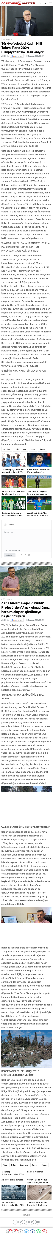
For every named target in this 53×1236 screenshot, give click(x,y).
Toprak (44, 1165)
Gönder (9, 555)
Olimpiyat (6, 449)
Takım (33, 449)
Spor (24, 449)
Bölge (13, 1165)
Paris (16, 449)
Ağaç (5, 1165)
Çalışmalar (24, 1165)
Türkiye (42, 449)
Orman (34, 1165)
